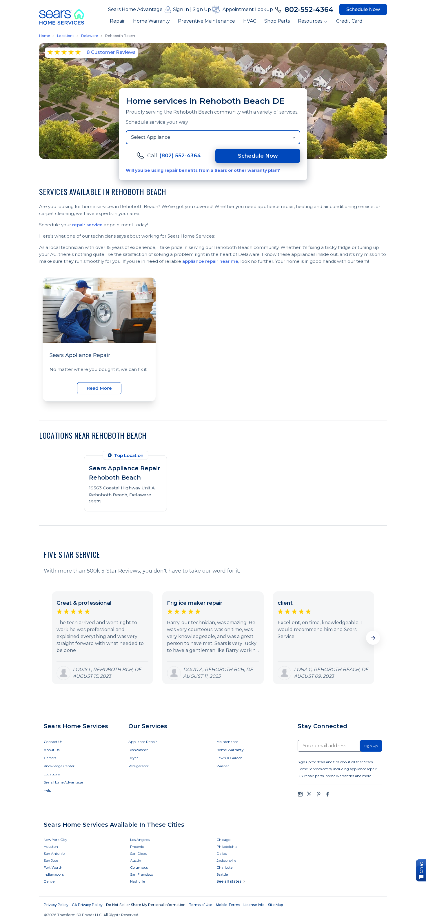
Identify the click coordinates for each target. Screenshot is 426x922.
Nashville (137, 881)
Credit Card (349, 21)
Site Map (275, 905)
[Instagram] (300, 794)
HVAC (249, 21)
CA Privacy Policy (87, 905)
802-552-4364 (309, 9)
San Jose (51, 860)
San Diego (138, 853)
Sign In (181, 9)
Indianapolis (54, 874)
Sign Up (202, 9)
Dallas (221, 853)
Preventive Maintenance (206, 21)
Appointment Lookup (248, 9)
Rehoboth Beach (120, 36)
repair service (87, 224)
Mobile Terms (228, 905)
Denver (50, 881)
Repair (117, 21)
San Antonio (54, 853)
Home (44, 36)
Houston (51, 846)
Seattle (222, 874)
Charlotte (224, 867)
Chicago (223, 839)
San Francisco (141, 874)
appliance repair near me (210, 261)
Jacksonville (226, 860)
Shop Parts (277, 21)
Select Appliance (150, 137)
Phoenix (137, 846)
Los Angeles (140, 839)
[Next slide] (373, 638)
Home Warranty (151, 21)
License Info (254, 905)
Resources (310, 21)
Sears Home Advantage (135, 9)
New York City (55, 839)
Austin (135, 860)
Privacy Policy (56, 905)
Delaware (89, 36)
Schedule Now (363, 9)
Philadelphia (226, 846)
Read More (99, 388)
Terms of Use (200, 905)
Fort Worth (53, 867)
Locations (65, 36)
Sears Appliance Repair (80, 355)
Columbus (139, 867)
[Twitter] (309, 794)
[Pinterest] (318, 794)
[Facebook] (327, 794)
